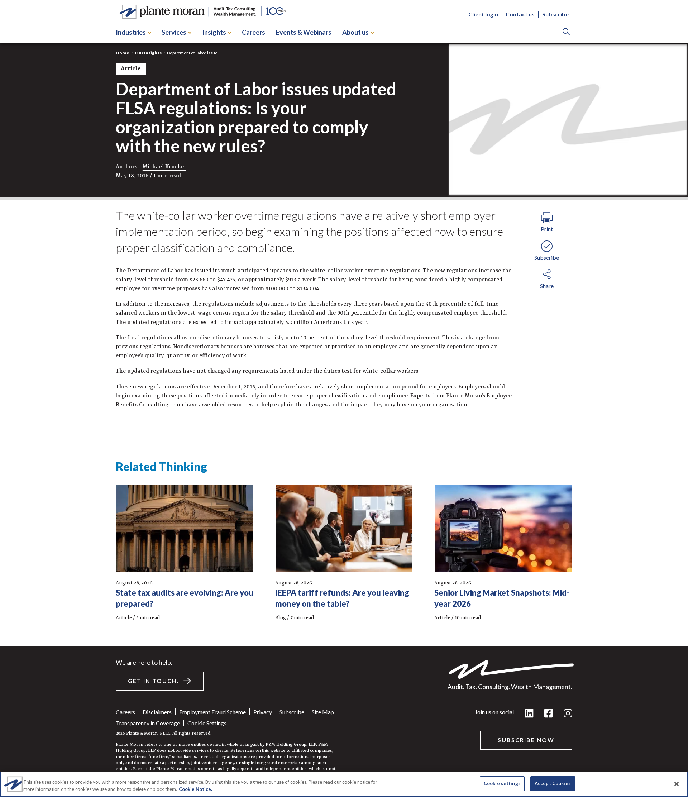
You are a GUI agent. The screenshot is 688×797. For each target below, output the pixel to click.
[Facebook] (548, 713)
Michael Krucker (164, 167)
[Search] (566, 32)
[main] (344, 398)
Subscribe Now (526, 739)
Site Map (323, 711)
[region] (344, 784)
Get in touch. (153, 680)
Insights (214, 32)
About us (355, 32)
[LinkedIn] (529, 713)
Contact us (520, 14)
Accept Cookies (553, 783)
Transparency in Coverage (148, 723)
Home (122, 53)
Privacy (262, 711)
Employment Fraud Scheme (212, 711)
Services (174, 32)
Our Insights (148, 53)
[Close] (676, 784)
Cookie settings (206, 723)
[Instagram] (568, 713)
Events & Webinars (303, 32)
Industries (131, 32)
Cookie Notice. (195, 789)
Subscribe (555, 14)
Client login (483, 14)
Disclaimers (157, 711)
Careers (253, 32)
